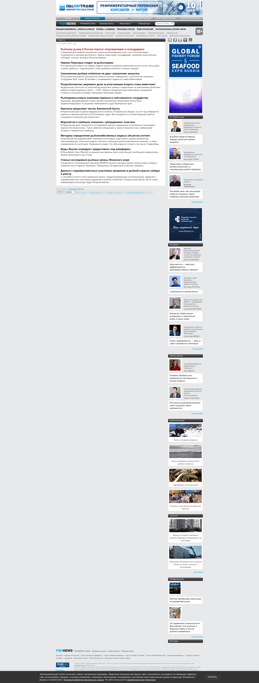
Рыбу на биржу (139, 33)
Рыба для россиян (145, 29)
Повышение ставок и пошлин (100, 35)
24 (134, 192)
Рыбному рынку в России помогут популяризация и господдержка (102, 49)
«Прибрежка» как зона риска (185, 485)
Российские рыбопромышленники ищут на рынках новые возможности (185, 405)
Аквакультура (172, 33)
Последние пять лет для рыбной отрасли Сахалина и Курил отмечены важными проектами (185, 194)
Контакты (68, 18)
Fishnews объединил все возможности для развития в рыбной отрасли (183, 378)
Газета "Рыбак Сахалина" (166, 18)
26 (140, 192)
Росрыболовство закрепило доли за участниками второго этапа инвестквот (108, 84)
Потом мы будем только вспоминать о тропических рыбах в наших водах (182, 316)
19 (120, 192)
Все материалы (197, 202)
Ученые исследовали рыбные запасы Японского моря (95, 160)
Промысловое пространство (91, 33)
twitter (175, 40)
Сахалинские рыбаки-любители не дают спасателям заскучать (100, 73)
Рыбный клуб (144, 24)
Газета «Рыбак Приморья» (141, 18)
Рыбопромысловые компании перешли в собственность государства (104, 97)
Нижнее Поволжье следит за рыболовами (87, 62)
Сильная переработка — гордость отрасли (75, 29)
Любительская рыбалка (180, 35)
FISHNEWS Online (87, 24)
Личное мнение (176, 356)
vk (170, 40)
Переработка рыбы (156, 33)
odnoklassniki (180, 40)
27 (143, 192)
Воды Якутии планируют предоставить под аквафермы (96, 149)
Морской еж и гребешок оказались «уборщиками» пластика (98, 122)
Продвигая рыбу (177, 579)
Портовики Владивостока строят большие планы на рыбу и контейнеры (185, 564)
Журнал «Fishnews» (92, 18)
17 (114, 192)
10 (94, 192)
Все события (198, 572)
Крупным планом (177, 420)
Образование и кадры (145, 35)
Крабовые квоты (107, 24)
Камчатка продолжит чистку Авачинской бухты (90, 108)
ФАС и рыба (162, 35)
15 (108, 192)
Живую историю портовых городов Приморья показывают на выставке (185, 538)
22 (128, 192)
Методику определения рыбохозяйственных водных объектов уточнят (105, 135)
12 (100, 192)
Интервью (174, 245)
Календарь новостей (76, 189)
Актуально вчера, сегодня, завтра (171, 29)
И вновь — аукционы (105, 29)
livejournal (190, 40)
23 (131, 192)
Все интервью (198, 348)
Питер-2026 (110, 33)
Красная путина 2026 (125, 35)
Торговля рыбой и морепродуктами (71, 35)
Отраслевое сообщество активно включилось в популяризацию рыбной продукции (185, 167)
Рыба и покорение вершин (186, 440)
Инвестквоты (125, 24)
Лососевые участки (126, 29)
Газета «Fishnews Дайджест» (117, 18)
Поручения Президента (66, 33)
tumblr (185, 40)
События (174, 516)
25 (137, 192)
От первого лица (177, 117)
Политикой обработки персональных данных (84, 680)
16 (111, 192)
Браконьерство (124, 33)
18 (117, 192)
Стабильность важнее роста (183, 292)
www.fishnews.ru (79, 665)
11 (97, 192)
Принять (212, 677)
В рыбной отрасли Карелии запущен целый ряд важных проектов (182, 139)
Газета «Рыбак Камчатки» (190, 18)
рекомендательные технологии (141, 680)
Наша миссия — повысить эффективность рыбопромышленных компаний (184, 267)
